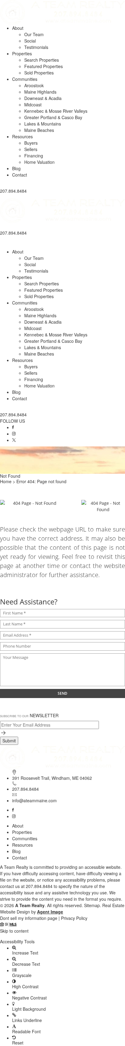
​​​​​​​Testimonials (36, 47)
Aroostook (34, 85)
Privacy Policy (74, 918)
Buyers (31, 143)
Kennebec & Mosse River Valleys (55, 111)
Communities (24, 79)
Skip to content (14, 931)
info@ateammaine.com (34, 800)
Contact (19, 175)
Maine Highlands (40, 92)
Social (30, 41)
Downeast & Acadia (43, 98)
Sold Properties (39, 73)
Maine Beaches (39, 130)
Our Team (34, 34)
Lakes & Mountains (42, 124)
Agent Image (50, 912)
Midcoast (33, 105)
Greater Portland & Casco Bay (53, 117)
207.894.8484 (25, 789)
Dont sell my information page (28, 918)
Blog (16, 168)
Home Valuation (39, 162)
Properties (22, 53)
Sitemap (92, 905)
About (17, 28)
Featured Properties (43, 66)
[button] (62, 196)
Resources (22, 136)
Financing (33, 156)
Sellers (30, 149)
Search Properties (41, 60)
